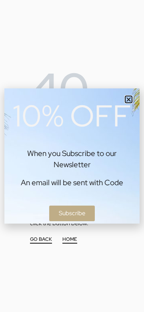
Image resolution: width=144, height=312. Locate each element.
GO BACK (41, 239)
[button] (129, 99)
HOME (69, 239)
